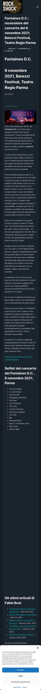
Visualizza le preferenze (20, 682)
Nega (20, 676)
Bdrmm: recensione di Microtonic (22, 614)
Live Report (9, 51)
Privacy (24, 687)
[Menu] (38, 7)
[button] (38, 648)
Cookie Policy (17, 687)
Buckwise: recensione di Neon (21, 635)
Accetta (20, 670)
